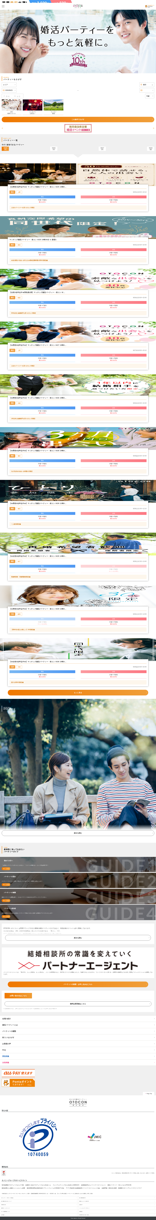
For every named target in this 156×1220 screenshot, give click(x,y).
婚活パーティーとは (10, 1025)
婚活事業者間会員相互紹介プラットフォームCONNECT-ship (45, 1188)
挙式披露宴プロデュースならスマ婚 (13, 1185)
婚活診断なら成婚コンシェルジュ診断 (13, 1188)
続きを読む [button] (78, 833)
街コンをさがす (8, 1037)
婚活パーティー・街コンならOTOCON (119, 1185)
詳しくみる (6, 868)
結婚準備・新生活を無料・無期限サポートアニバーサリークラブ (121, 1188)
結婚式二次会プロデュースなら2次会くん (38, 1185)
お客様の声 (6, 1044)
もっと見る (78, 693)
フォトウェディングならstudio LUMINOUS (66, 1185)
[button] (2, 128)
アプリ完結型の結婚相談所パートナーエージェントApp (83, 1188)
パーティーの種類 (9, 1031)
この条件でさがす (78, 119)
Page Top (149, 1093)
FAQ (4, 1050)
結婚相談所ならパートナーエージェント (93, 1185)
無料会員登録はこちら (78, 1004)
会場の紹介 (6, 1019)
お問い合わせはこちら (18, 996)
